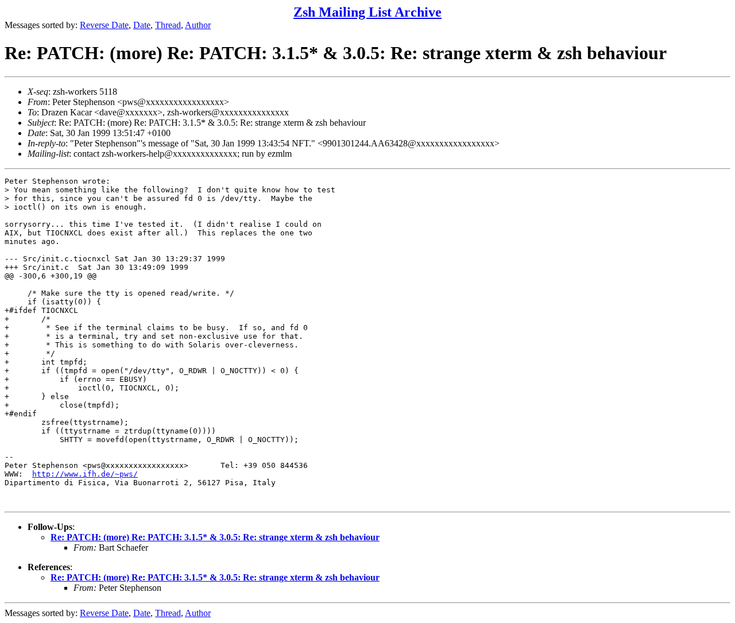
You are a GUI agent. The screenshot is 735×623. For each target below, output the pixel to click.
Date (141, 25)
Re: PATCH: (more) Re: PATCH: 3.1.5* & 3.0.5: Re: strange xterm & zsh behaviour (215, 537)
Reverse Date (104, 25)
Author (198, 25)
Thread (168, 25)
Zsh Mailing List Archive (367, 12)
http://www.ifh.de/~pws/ (85, 474)
